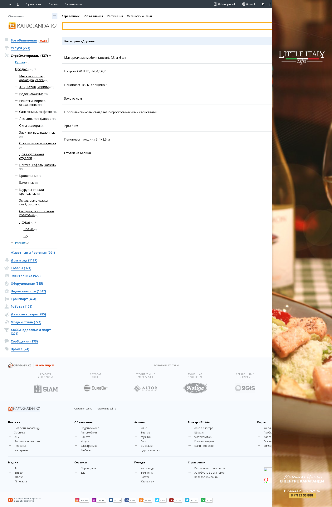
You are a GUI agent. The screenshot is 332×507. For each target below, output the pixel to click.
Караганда (147, 468)
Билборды (270, 445)
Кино (144, 428)
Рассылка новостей (27, 441)
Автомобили (89, 432)
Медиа (13, 462)
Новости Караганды (27, 428)
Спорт (145, 441)
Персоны (20, 445)
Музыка (146, 437)
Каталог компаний (206, 477)
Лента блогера (203, 428)
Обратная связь (83, 408)
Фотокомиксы (203, 437)
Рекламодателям (73, 4)
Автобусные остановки (209, 472)
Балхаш (145, 477)
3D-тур (18, 477)
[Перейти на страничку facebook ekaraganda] (270, 4)
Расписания (115, 16)
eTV (16, 437)
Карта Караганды (275, 437)
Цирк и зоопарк (151, 450)
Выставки (147, 445)
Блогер (199, 422)
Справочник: (71, 16)
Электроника (89, 445)
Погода (139, 462)
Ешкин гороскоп (204, 445)
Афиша (139, 422)
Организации (272, 441)
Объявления (93, 16)
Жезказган (147, 481)
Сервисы (80, 462)
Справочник (196, 462)
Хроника (19, 432)
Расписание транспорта (210, 468)
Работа (85, 437)
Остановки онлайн (139, 16)
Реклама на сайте (106, 408)
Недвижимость (90, 428)
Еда (83, 472)
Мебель (86, 450)
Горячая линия (33, 4)
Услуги (85, 441)
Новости (14, 422)
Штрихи (199, 432)
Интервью (21, 450)
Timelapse (20, 481)
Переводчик (88, 468)
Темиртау (147, 472)
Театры (145, 432)
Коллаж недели (204, 441)
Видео (18, 472)
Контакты (53, 4)
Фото (18, 468)
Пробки (268, 432)
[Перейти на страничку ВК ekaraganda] (263, 4)
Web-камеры (272, 428)
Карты (261, 422)
